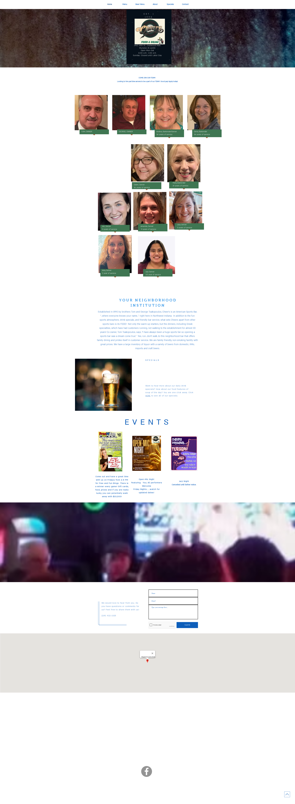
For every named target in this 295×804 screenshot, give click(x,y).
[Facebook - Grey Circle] (146, 771)
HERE (147, 395)
